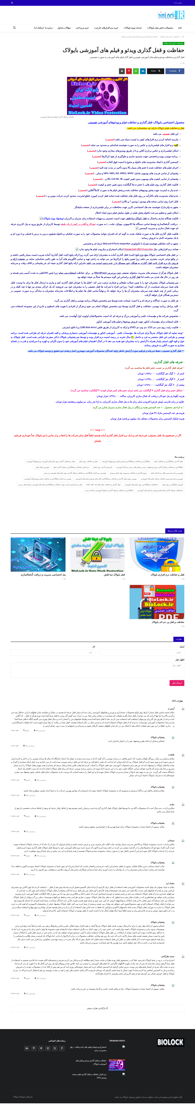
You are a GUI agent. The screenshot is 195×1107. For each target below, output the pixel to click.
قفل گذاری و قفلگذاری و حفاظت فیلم (168, 461)
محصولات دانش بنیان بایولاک (169, 37)
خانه (180, 28)
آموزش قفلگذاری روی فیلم (172, 485)
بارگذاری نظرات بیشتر (96, 1008)
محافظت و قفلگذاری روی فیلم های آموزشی (141, 485)
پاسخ (27, 731)
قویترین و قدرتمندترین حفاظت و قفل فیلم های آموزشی (162, 479)
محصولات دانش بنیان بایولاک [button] (160, 28)
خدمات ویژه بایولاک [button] (133, 28)
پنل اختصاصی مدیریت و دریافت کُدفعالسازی (43, 575)
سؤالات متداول (64, 28)
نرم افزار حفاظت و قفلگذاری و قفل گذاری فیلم (71, 467)
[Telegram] (41, 1048)
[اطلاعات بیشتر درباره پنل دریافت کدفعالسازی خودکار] (137, 228)
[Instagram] (48, 1048)
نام (94, 647)
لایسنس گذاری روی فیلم (102, 467)
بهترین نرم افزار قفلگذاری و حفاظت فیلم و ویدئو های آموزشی (47, 479)
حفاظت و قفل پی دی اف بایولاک (168, 622)
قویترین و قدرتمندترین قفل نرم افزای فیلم (167, 473)
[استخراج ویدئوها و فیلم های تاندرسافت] (77, 249)
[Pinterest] (34, 1048)
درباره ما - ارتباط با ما (43, 28)
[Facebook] (62, 1048)
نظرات (179, 639)
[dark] (12, 3)
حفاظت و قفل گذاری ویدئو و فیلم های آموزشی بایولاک (91, 1062)
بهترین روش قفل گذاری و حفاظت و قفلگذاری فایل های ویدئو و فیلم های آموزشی (106, 479)
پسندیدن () (40, 731)
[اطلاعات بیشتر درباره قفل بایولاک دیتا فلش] (41, 218)
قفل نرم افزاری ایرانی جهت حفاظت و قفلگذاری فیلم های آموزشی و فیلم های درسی (50, 485)
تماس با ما (178, 3)
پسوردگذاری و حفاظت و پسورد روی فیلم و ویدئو (128, 473)
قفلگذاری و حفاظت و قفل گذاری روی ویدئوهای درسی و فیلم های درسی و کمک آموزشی (149, 467)
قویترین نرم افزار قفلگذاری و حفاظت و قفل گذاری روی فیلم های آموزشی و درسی (74, 473)
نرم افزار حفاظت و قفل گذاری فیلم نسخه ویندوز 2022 (89, 1076)
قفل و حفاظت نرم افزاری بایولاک (167, 575)
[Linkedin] (27, 1048)
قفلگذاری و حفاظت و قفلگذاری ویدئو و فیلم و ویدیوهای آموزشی (126, 461)
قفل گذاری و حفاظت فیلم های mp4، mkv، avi (103, 485)
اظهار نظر (180, 660)
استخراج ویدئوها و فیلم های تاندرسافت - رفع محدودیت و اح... (88, 1048)
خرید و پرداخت (82, 28)
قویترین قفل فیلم (42, 467)
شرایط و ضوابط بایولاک (23, 1097)
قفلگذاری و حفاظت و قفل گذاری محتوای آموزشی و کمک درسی (109, 490)
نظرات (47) (177, 701)
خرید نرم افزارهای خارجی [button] (106, 28)
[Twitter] (55, 1048)
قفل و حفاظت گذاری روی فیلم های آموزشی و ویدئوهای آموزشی (50, 461)
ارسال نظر (177, 683)
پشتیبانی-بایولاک (158, 737)
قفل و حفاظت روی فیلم (88, 461)
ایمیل (182, 647)
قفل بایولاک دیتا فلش (136, 218)
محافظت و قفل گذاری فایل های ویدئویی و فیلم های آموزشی (160, 490)
